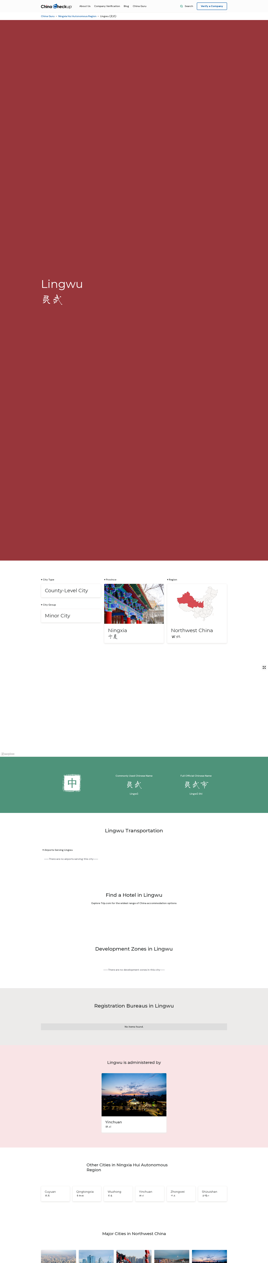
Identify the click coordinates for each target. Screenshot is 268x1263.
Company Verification (107, 6)
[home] (56, 6)
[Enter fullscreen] (264, 667)
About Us (84, 6)
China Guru (139, 6)
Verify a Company (212, 6)
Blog (126, 6)
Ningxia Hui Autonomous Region (77, 16)
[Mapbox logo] (8, 754)
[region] (134, 710)
